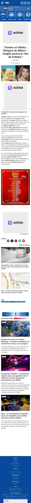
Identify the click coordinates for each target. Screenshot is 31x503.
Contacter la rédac (15, 472)
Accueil (3, 19)
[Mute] (28, 8)
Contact (15, 460)
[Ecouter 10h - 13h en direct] (15, 314)
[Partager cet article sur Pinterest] (15, 241)
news (3, 301)
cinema (23, 301)
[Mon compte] (28, 2)
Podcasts (15, 483)
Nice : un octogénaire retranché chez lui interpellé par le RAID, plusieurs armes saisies (14, 416)
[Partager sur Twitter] (11, 241)
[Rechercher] (25, 2)
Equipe (15, 462)
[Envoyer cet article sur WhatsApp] (19, 241)
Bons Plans (12, 19)
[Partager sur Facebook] (8, 241)
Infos (20, 19)
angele (19, 301)
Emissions (15, 477)
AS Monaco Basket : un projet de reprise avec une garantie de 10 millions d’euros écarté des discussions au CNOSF (15, 377)
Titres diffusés (15, 463)
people (6, 301)
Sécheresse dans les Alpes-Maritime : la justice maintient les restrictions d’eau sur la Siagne (15, 341)
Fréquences (15, 465)
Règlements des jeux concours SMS (15, 496)
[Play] (2, 13)
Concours (15, 478)
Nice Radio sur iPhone (15, 488)
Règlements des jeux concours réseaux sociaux (15, 495)
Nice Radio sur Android (15, 490)
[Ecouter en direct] (21, 2)
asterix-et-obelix (13, 301)
